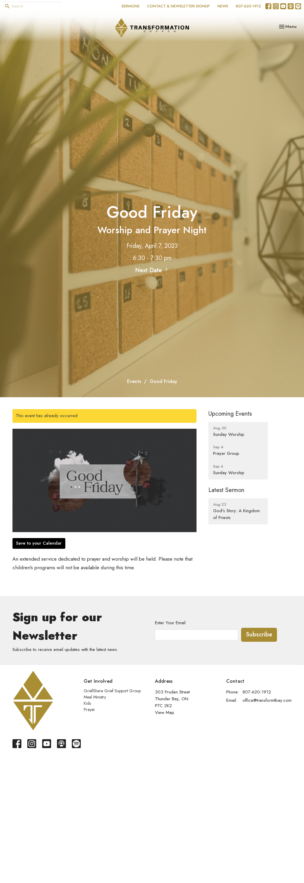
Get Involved (98, 681)
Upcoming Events (230, 413)
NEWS (222, 6)
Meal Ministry (95, 697)
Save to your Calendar (39, 543)
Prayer (89, 709)
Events (134, 381)
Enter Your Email (170, 622)
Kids (87, 703)
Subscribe (259, 634)
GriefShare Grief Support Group (112, 691)
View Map (164, 712)
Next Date (149, 270)
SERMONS (130, 6)
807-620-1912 (248, 6)
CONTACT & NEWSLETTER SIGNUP (178, 6)
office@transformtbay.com (267, 700)
